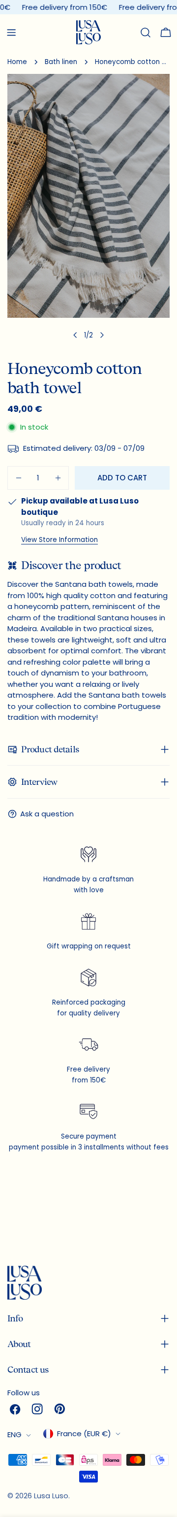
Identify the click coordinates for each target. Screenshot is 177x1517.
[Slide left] (75, 335)
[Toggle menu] (11, 32)
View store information (59, 539)
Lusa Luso (51, 1495)
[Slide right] (102, 335)
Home (17, 62)
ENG (14, 1434)
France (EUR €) (84, 1433)
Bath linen (61, 62)
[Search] (145, 32)
